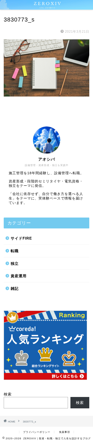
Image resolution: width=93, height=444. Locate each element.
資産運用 (19, 276)
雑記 (15, 288)
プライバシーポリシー (36, 432)
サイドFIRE (21, 238)
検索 (8, 394)
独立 (15, 263)
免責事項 (64, 432)
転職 (15, 251)
